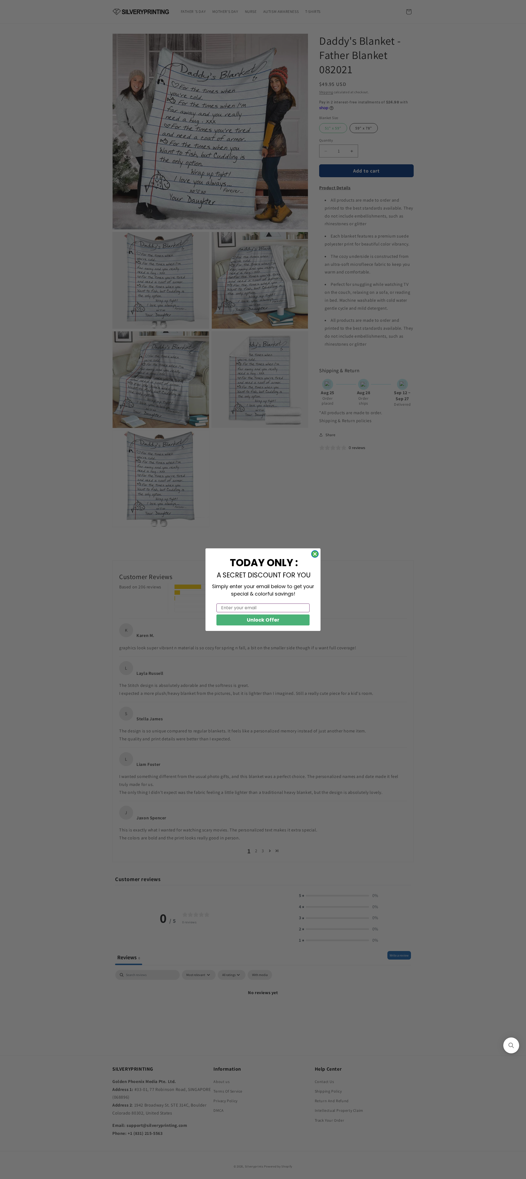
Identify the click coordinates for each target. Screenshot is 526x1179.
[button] (511, 1045)
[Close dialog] (314, 554)
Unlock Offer (263, 619)
